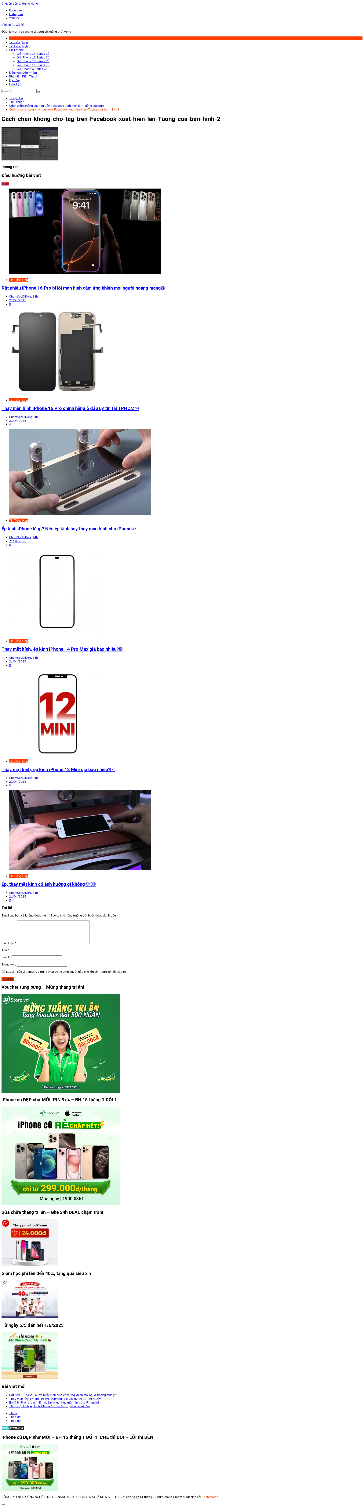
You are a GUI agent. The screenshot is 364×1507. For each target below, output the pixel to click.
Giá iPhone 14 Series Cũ (33, 53)
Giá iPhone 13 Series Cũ (33, 57)
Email (6, 957)
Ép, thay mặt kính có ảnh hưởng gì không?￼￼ (49, 884)
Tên (5, 950)
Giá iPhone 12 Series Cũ (33, 61)
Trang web (9, 964)
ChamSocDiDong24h (23, 296)
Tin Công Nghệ (19, 46)
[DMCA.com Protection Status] (13, 1429)
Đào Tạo (15, 84)
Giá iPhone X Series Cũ (32, 69)
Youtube (14, 18)
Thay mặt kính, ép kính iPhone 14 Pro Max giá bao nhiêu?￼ (62, 649)
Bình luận (9, 943)
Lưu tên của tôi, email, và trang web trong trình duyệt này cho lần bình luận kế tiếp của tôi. (66, 971)
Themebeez (210, 1497)
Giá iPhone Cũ (18, 50)
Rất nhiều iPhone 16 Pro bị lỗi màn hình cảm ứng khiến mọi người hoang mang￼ (83, 288)
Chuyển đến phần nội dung (20, 3)
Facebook (15, 10)
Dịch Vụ (14, 80)
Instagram (16, 14)
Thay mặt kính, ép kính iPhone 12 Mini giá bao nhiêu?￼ (58, 769)
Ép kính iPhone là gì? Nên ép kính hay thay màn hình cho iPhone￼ (69, 528)
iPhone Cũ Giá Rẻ (13, 25)
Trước (5, 184)
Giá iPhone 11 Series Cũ (33, 65)
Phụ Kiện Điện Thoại (23, 76)
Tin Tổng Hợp (18, 42)
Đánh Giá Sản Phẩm (23, 72)
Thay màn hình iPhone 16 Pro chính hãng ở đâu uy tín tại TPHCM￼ (70, 408)
